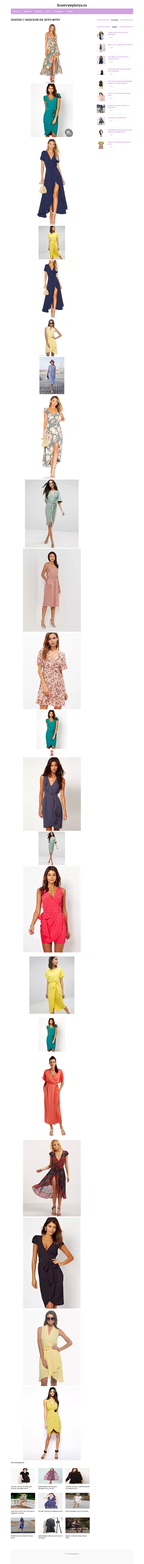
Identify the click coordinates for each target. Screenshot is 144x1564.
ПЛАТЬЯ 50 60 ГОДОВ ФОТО (117, 118)
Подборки (27, 11)
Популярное (58, 11)
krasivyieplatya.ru (72, 5)
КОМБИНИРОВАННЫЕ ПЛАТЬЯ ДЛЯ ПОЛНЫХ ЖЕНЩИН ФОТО (120, 131)
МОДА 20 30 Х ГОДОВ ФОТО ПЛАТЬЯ (120, 45)
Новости (16, 11)
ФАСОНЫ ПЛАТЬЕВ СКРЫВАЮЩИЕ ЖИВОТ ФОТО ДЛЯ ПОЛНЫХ (120, 82)
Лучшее (70, 11)
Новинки (38, 11)
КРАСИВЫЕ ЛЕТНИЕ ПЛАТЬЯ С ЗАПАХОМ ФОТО (118, 58)
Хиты (48, 11)
